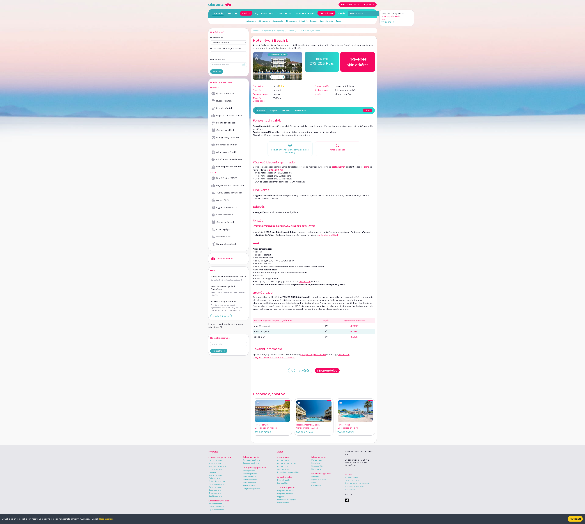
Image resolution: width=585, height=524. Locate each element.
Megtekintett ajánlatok (392, 13)
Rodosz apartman (250, 474)
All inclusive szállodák (226, 152)
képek (274, 110)
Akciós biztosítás (224, 258)
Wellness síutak (223, 236)
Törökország (291, 21)
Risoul (313, 483)
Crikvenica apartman (217, 481)
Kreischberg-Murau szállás (287, 472)
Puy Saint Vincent (318, 480)
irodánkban (304, 281)
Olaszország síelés (286, 487)
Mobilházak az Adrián (226, 144)
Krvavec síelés (317, 466)
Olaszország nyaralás (218, 500)
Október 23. (285, 13)
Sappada (280, 497)
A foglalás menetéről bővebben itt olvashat (274, 357)
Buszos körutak (224, 101)
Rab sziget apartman (217, 466)
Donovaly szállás (283, 480)
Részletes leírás (106, 519)
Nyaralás (267, 31)
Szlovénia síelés (318, 457)
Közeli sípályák (223, 229)
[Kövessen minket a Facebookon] (347, 500)
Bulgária (313, 21)
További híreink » (221, 316)
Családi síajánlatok (225, 222)
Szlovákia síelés (284, 477)
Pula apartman (215, 478)
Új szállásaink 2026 (225, 93)
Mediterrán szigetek (226, 123)
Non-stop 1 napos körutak (228, 166)
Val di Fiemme (283, 503)
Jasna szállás (282, 483)
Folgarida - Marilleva (285, 494)
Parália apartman (250, 480)
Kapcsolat (349, 474)
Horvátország (250, 21)
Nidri (300, 31)
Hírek (213, 270)
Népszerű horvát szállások (229, 115)
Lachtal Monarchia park (286, 463)
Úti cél (226, 48)
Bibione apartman (216, 507)
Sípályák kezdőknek (226, 244)
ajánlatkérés (358, 62)
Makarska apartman (217, 484)
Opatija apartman (216, 496)
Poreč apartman (215, 463)
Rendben (575, 519)
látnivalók (301, 110)
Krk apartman (214, 472)
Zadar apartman (215, 490)
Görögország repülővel (227, 137)
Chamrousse (316, 486)
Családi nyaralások (225, 130)
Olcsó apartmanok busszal (229, 159)
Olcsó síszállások (224, 214)
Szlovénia (303, 21)
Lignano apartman (216, 510)
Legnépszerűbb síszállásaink (230, 185)
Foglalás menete (351, 477)
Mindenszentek (305, 13)
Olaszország (277, 21)
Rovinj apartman (216, 475)
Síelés (341, 13)
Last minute (326, 13)
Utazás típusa (216, 37)
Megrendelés (327, 370)
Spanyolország (326, 21)
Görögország (279, 31)
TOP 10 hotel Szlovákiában (229, 192)
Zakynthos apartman (251, 489)
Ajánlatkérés (300, 370)
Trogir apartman (215, 493)
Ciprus (338, 21)
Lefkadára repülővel (328, 235)
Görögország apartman (254, 467)
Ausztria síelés (283, 457)
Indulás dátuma (217, 59)
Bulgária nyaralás (251, 457)
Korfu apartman (249, 483)
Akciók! (246, 13)
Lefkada (291, 31)
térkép (286, 110)
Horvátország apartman (220, 457)
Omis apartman (215, 487)
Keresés (217, 71)
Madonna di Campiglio (286, 500)
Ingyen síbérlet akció (226, 207)
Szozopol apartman (251, 463)
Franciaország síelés (321, 473)
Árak (367, 110)
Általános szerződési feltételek (357, 483)
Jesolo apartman (215, 504)
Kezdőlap (257, 31)
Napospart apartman (251, 460)
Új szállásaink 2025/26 (226, 178)
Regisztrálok (219, 351)
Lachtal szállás (283, 460)
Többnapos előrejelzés (277, 55)
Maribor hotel (316, 460)
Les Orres (315, 477)
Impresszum (350, 489)
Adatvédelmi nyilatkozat (355, 486)
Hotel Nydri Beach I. (313, 31)
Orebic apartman (216, 460)
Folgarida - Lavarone (285, 491)
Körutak (232, 13)
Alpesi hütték (222, 200)
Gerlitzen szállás (283, 469)
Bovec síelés (316, 469)
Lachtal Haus (282, 466)
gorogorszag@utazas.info (313, 354)
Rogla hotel (316, 463)
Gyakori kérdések (352, 480)
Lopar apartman (215, 469)
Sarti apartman (249, 471)
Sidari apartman (249, 486)
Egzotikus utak (264, 13)
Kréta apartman (249, 477)
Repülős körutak (224, 108)
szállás (261, 110)
